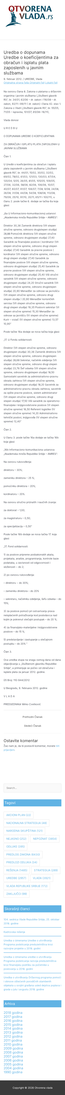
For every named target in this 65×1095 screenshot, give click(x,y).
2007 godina (13, 1056)
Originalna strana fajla (17, 82)
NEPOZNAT (45, 838)
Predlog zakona (23, 854)
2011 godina (13, 1040)
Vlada (39, 79)
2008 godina (13, 1052)
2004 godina (13, 1068)
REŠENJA (16, 870)
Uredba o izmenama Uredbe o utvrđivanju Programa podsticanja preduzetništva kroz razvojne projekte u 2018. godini (28, 944)
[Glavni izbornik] (32, 35)
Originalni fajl (37, 82)
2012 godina (13, 1036)
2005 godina (13, 1064)
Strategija (46, 870)
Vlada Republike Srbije (26, 886)
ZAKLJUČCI (16, 894)
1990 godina (13, 1072)
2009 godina (13, 1048)
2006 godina (13, 1060)
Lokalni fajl (51, 82)
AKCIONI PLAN (18, 815)
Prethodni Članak (32, 716)
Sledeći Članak (32, 725)
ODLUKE (15, 846)
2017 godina (13, 1017)
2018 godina (13, 1013)
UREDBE (29, 79)
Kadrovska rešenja (14, 931)
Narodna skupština (24, 830)
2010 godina (13, 1044)
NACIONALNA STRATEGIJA (26, 823)
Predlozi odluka (21, 862)
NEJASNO (16, 838)
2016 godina (13, 1021)
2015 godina (13, 1025)
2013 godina (13, 1032)
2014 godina (13, 1028)
